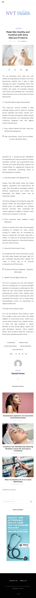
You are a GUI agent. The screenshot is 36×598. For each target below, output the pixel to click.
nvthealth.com (17, 588)
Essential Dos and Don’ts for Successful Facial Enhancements (18, 417)
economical (11, 342)
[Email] (27, 70)
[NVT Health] (18, 12)
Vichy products (17, 349)
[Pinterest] (21, 70)
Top (18, 594)
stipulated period (10, 346)
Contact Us (13, 580)
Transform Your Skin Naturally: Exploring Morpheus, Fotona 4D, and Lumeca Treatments (18, 449)
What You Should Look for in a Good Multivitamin (18, 481)
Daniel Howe (18, 373)
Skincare (19, 28)
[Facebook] (9, 70)
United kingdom (25, 346)
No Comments (22, 41)
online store (23, 342)
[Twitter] (15, 70)
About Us (23, 580)
